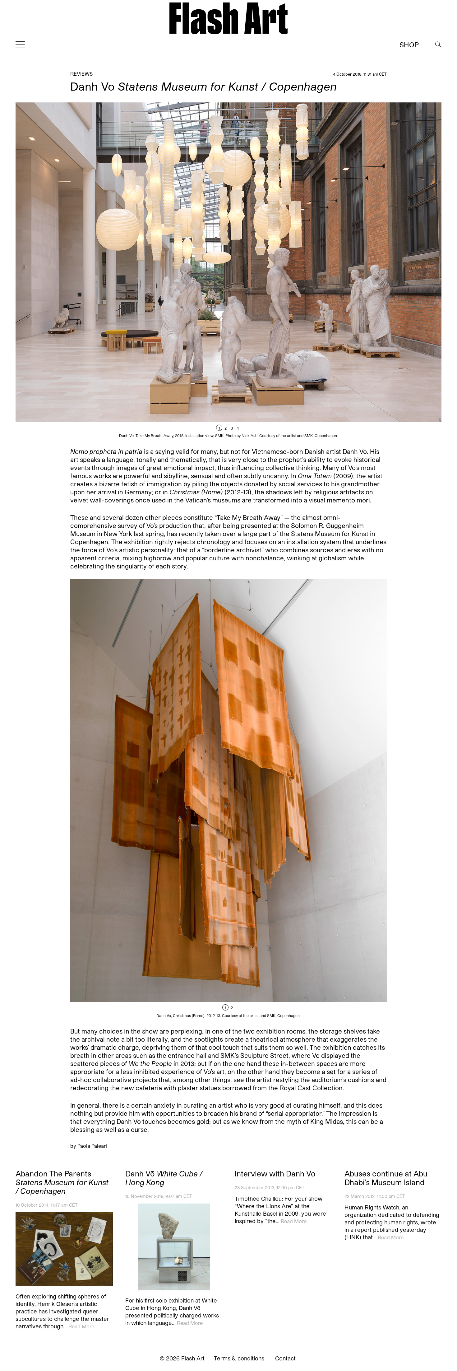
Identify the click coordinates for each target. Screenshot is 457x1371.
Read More (81, 1326)
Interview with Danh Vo (275, 1173)
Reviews (81, 74)
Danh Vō (163, 1178)
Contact (285, 1358)
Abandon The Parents (62, 1182)
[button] (334, 270)
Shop (409, 44)
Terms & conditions (239, 1358)
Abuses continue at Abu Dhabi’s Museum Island (385, 1178)
